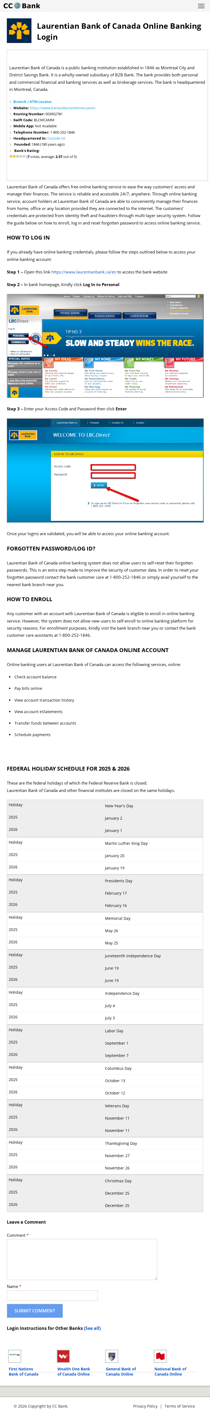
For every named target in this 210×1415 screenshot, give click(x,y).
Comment (18, 1235)
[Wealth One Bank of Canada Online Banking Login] (79, 1356)
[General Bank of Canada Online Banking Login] (127, 1356)
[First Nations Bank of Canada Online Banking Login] (30, 1356)
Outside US (56, 138)
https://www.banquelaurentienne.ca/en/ (63, 107)
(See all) (92, 1328)
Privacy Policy (145, 1406)
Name (14, 1286)
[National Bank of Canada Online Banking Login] (176, 1356)
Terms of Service (180, 1406)
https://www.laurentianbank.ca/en (83, 272)
